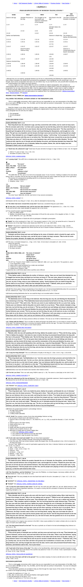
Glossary (24, 92)
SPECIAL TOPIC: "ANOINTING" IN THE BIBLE (30, 481)
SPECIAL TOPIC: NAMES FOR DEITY (17, 375)
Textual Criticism (14, 92)
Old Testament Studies (25, 3)
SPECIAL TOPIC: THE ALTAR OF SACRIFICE (19, 554)
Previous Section (55, 3)
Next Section (65, 3)
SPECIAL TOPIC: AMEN (26, 432)
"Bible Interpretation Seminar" (33, 95)
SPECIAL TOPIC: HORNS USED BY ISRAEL (29, 484)
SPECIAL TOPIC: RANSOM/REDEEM (17, 382)
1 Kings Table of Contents (41, 3)
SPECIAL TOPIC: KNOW (13, 198)
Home (15, 3)
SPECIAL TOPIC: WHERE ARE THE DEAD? (18, 327)
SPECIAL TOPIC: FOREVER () (27, 385)
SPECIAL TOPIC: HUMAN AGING (15, 156)
